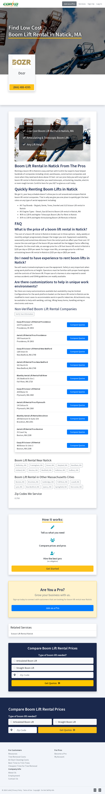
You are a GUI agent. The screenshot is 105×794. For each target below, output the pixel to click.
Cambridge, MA (48, 482)
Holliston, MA (60, 470)
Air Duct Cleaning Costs (18, 760)
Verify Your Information (24, 314)
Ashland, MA (20, 470)
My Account (59, 756)
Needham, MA (76, 465)
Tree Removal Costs (17, 756)
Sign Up (91, 4)
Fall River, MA (62, 482)
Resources (12, 753)
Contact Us (13, 778)
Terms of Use (27, 790)
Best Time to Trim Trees (19, 763)
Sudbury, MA (73, 470)
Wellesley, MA (21, 465)
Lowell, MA (75, 482)
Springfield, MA (61, 487)
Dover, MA (50, 465)
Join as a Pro (69, 4)
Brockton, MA (33, 482)
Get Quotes (51, 683)
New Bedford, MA (32, 487)
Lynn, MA (19, 487)
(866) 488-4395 (21, 87)
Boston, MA (20, 482)
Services (82, 4)
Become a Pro (60, 753)
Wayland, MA (62, 465)
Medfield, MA (46, 470)
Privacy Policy (17, 790)
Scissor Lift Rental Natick (22, 633)
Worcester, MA (76, 487)
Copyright (36, 790)
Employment (14, 775)
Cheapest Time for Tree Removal (22, 766)
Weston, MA (33, 470)
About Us (12, 772)
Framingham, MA (36, 465)
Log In (99, 4)
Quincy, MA (47, 487)
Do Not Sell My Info (47, 790)
